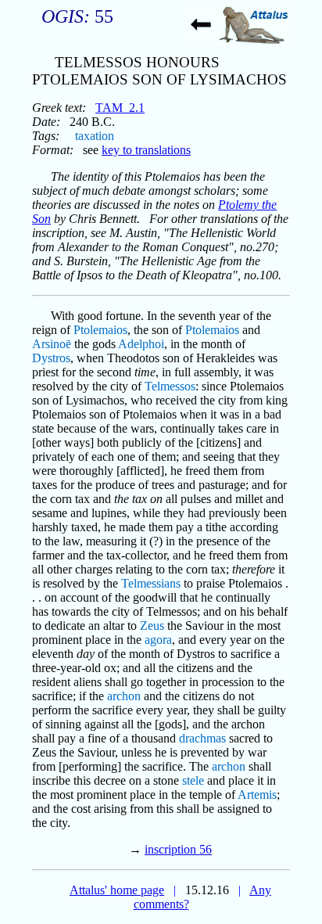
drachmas (202, 738)
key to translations (146, 149)
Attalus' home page (117, 890)
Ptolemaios (100, 329)
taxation (94, 135)
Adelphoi (141, 344)
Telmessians (151, 583)
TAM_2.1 (120, 107)
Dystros (51, 358)
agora (158, 639)
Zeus (152, 625)
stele (193, 780)
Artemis (257, 794)
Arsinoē (51, 344)
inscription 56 (178, 849)
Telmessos (170, 386)
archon (124, 696)
